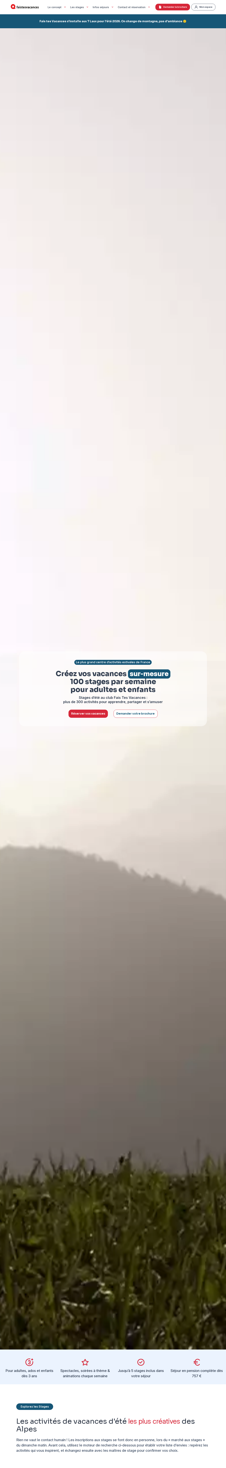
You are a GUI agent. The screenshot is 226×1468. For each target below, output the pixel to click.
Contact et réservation (131, 7)
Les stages (77, 7)
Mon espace (205, 7)
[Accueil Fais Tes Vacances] (25, 7)
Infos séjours (101, 7)
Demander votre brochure (135, 713)
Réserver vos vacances (88, 713)
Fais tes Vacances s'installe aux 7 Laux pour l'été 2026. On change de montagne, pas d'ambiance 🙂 (113, 21)
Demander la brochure (175, 7)
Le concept (54, 7)
